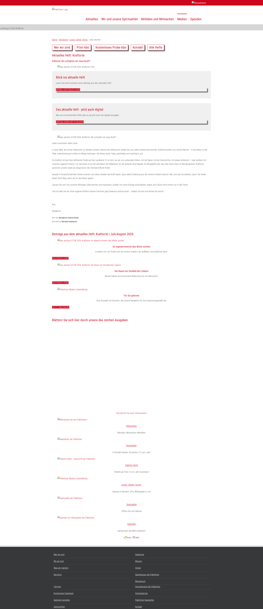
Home (54, 39)
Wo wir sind (59, 561)
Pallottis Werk (131, 465)
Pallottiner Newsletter (144, 600)
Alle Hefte (155, 47)
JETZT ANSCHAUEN (60, 307)
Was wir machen (61, 568)
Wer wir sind (62, 47)
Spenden (131, 524)
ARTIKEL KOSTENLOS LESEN (68, 89)
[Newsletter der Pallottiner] (70, 439)
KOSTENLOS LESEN (60, 258)
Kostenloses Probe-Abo (110, 47)
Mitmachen (131, 426)
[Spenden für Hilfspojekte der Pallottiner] (76, 517)
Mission (138, 561)
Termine (57, 586)
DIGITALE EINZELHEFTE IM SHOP (70, 121)
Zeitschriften (59, 606)
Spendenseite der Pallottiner (147, 586)
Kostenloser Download (63, 593)
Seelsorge (139, 554)
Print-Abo (83, 47)
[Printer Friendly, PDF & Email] (131, 538)
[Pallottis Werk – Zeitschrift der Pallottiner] (76, 459)
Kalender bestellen (62, 600)
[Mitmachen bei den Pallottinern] (72, 419)
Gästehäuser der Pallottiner (147, 574)
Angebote (63, 39)
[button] (206, 19)
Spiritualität (131, 504)
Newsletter (131, 445)
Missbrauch (140, 581)
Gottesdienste (141, 593)
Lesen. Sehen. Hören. (79, 39)
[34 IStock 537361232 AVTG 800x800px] (89, 265)
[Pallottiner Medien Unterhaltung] (72, 289)
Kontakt (138, 47)
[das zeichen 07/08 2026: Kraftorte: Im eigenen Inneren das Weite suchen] (91, 240)
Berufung (58, 574)
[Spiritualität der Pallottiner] (70, 498)
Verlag (138, 568)
